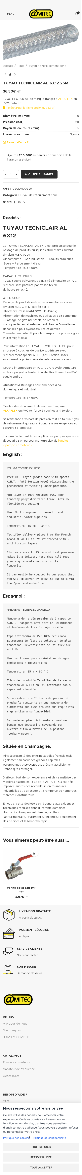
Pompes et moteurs (16, 1062)
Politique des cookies (16, 1137)
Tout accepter (41, 1167)
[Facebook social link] (14, 202)
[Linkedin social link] (19, 202)
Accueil (8, 66)
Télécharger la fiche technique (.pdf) (30, 108)
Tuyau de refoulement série (47, 66)
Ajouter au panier (39, 174)
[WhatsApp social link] (24, 202)
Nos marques (12, 1030)
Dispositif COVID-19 (16, 1037)
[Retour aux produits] (10, 74)
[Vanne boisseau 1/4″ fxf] (21, 866)
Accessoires (11, 1076)
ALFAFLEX (65, 99)
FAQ (6, 1101)
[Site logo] (41, 13)
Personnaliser (41, 1157)
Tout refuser (41, 1147)
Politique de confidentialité (49, 1137)
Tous (20, 66)
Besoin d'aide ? (17, 142)
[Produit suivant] (15, 74)
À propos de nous (15, 1023)
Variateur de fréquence (19, 1069)
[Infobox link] (27, 915)
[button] (34, 853)
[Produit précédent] (5, 74)
